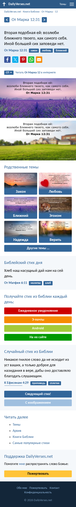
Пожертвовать (38, 474)
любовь (46, 50)
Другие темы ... (38, 248)
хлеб (48, 283)
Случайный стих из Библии (28, 352)
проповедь (38, 383)
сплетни (54, 383)
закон (34, 50)
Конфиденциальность (38, 492)
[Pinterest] (24, 61)
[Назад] (7, 19)
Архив (17, 431)
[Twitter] (16, 61)
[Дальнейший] (44, 19)
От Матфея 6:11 (15, 283)
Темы (63, 4)
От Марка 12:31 (15, 50)
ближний (61, 50)
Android (38, 328)
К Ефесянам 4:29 (16, 383)
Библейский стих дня (23, 263)
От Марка (47, 11)
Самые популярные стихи (31, 443)
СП (7, 72)
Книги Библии (31, 11)
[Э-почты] (40, 61)
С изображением (38, 403)
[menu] (72, 6)
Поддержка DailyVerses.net (28, 457)
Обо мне (22, 488)
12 (56, 11)
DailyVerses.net (12, 11)
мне (22, 464)
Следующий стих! (38, 394)
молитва (36, 283)
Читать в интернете (35, 72)
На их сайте (38, 337)
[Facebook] (8, 61)
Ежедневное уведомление (38, 311)
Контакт (54, 488)
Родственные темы (21, 167)
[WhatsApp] (32, 59)
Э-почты (38, 319)
